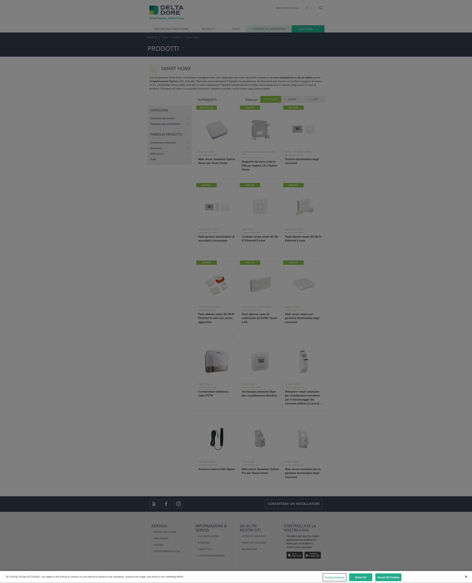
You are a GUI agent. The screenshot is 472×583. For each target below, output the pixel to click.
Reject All (360, 577)
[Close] (466, 576)
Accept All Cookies (388, 577)
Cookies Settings (334, 577)
